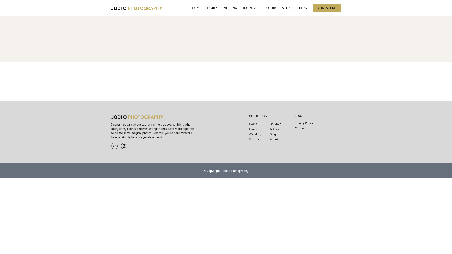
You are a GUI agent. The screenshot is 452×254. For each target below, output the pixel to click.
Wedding (230, 8)
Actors (287, 8)
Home (196, 8)
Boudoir (269, 8)
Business (250, 8)
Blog (303, 8)
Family (212, 8)
